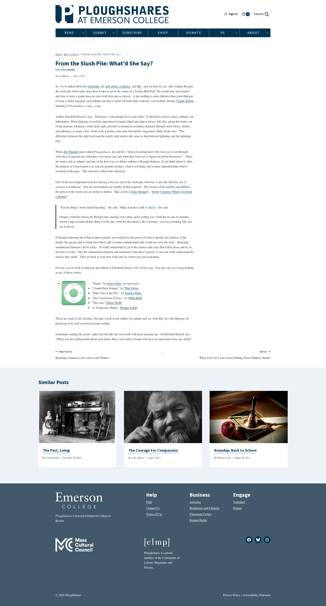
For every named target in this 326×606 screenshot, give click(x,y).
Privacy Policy (231, 595)
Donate (193, 33)
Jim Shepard (71, 152)
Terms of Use (154, 514)
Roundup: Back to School (235, 450)
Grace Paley (114, 283)
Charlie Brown (185, 101)
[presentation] (77, 417)
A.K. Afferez (138, 457)
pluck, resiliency (120, 86)
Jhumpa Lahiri (128, 308)
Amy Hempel (139, 192)
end (107, 86)
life (139, 86)
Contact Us (153, 508)
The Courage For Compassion (153, 450)
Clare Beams (52, 457)
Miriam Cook (224, 457)
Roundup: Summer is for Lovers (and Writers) (82, 355)
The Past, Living (56, 450)
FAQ (149, 502)
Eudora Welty (133, 293)
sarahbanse (64, 76)
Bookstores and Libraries (204, 508)
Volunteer (239, 502)
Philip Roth (135, 298)
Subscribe (132, 33)
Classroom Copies (200, 514)
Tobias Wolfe (114, 303)
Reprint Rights (198, 520)
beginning (93, 86)
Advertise (195, 502)
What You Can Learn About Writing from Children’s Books (235, 355)
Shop (163, 33)
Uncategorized (65, 69)
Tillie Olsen (131, 288)
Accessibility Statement (257, 595)
